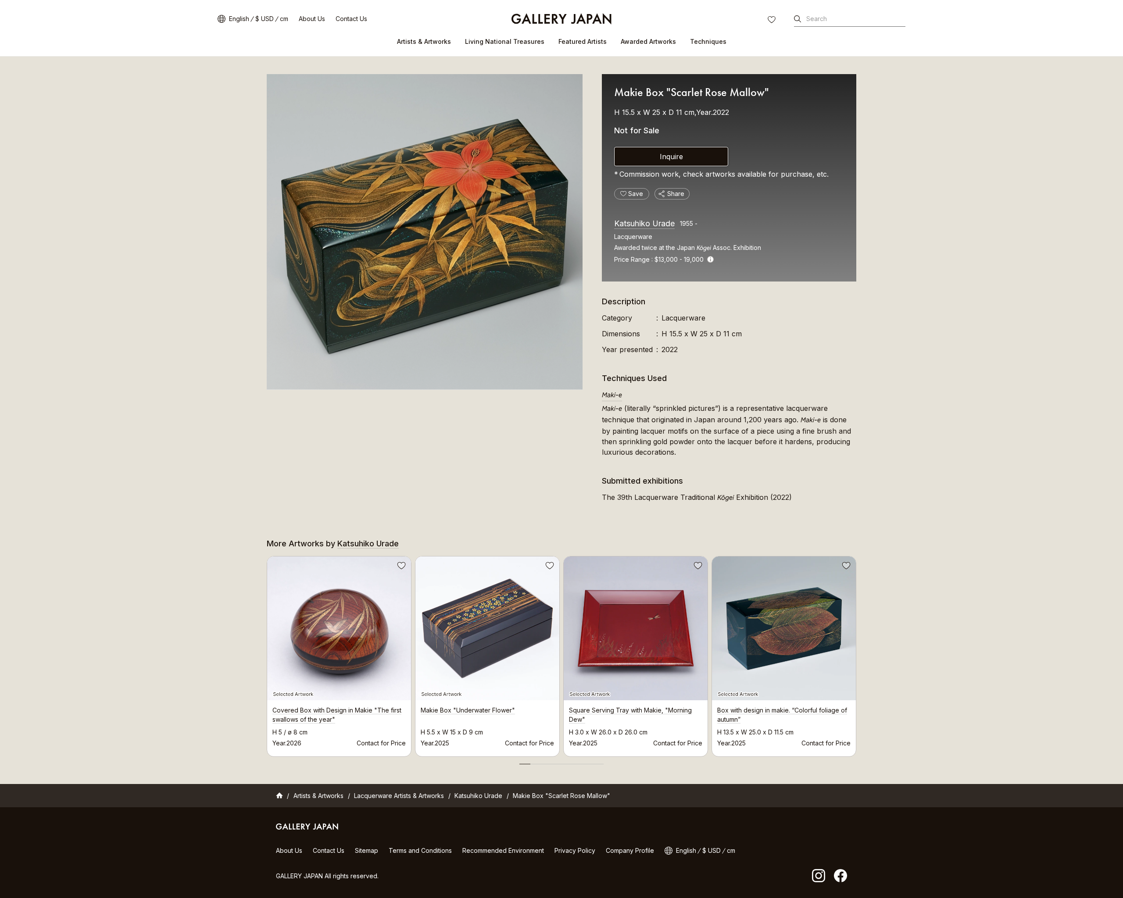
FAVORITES (772, 20)
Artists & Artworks (424, 41)
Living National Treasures (504, 41)
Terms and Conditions (420, 850)
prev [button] (266, 654)
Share (675, 193)
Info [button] (710, 259)
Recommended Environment (503, 850)
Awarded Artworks (648, 41)
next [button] (856, 654)
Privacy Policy (574, 850)
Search (816, 18)
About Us (312, 18)
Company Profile (630, 850)
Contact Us (351, 18)
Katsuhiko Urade (644, 223)
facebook (840, 875)
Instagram (818, 875)
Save (400, 566)
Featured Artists (582, 41)
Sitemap (366, 850)
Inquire (671, 156)
